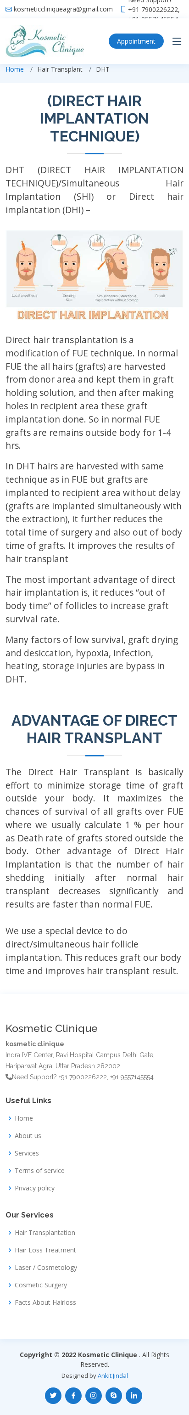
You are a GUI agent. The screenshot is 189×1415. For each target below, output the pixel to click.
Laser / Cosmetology (46, 1267)
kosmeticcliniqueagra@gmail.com (63, 9)
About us (28, 1136)
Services (27, 1153)
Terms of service (40, 1170)
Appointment (136, 41)
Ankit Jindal (113, 1375)
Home (15, 69)
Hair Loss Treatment (45, 1250)
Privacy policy (35, 1188)
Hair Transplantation (45, 1232)
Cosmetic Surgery (41, 1285)
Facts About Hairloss (45, 1302)
